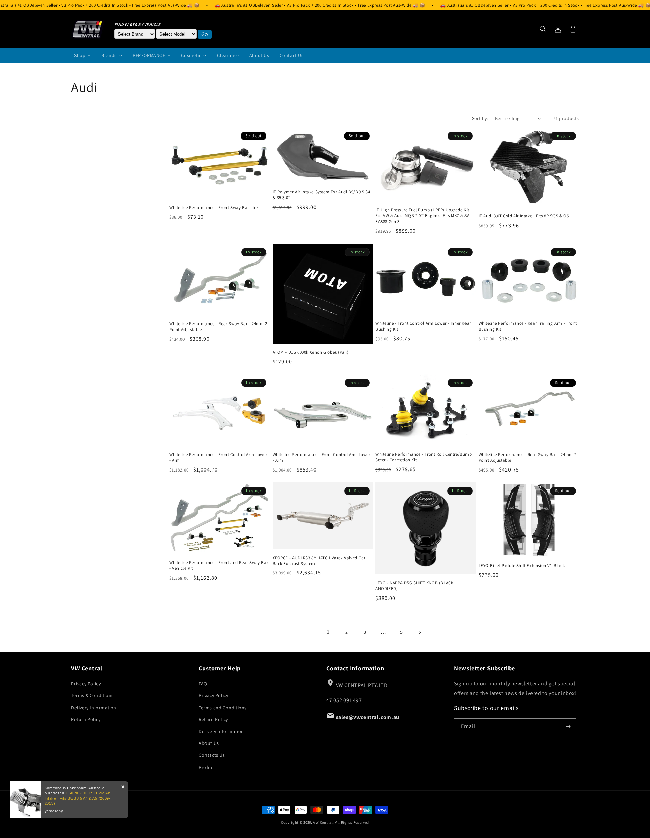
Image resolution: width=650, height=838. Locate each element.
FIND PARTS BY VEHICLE (137, 24)
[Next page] (419, 632)
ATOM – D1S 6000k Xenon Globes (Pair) (311, 352)
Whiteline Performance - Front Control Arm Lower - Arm (218, 457)
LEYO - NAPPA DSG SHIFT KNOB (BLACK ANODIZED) (414, 585)
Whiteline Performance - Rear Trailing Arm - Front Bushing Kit (528, 326)
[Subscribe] (568, 726)
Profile (206, 767)
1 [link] (328, 631)
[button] (543, 29)
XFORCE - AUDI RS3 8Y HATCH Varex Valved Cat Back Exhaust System (319, 560)
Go (204, 34)
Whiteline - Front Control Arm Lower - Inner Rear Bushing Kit (423, 326)
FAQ (203, 683)
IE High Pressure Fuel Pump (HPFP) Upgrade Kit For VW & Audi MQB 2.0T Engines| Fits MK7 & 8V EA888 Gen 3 (422, 215)
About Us (209, 743)
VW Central (323, 822)
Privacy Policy (86, 683)
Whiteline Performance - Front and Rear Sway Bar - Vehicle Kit (218, 565)
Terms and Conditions (223, 708)
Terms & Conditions (92, 695)
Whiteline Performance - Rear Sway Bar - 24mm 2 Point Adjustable (218, 326)
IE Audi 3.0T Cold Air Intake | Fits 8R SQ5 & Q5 (524, 216)
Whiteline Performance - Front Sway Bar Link (214, 207)
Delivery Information (93, 708)
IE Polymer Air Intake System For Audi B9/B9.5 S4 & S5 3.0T (321, 195)
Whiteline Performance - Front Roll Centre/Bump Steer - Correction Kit (423, 457)
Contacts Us (212, 755)
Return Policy (86, 719)
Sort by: (480, 118)
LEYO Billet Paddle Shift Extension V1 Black (522, 565)
